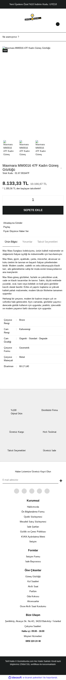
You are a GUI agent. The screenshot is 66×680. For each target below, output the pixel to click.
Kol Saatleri (33, 581)
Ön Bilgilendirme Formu (33, 511)
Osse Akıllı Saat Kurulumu (33, 606)
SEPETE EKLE (33, 210)
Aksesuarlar (33, 601)
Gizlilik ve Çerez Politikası (33, 531)
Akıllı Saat (33, 586)
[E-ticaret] (32, 677)
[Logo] (33, 17)
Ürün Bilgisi (11, 241)
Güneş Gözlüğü (33, 576)
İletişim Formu (33, 556)
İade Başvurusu (33, 561)
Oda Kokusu (33, 596)
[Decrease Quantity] (6, 200)
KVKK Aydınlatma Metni (33, 536)
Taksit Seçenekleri (47, 241)
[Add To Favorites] (61, 166)
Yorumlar (27, 241)
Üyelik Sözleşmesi (33, 517)
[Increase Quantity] (60, 200)
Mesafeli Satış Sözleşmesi (33, 521)
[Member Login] (33, 27)
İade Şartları (33, 526)
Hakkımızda (33, 507)
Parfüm (33, 591)
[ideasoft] (15, 677)
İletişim (33, 541)
